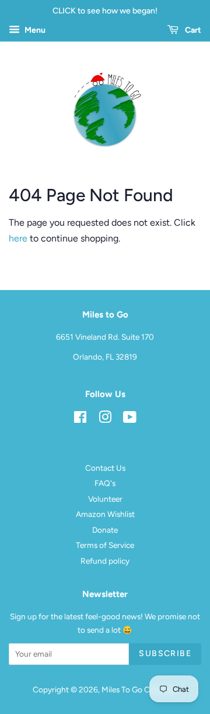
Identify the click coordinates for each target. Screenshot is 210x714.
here (18, 238)
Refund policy (105, 560)
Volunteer (105, 498)
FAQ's (105, 483)
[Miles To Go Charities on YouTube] (129, 419)
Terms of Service (105, 545)
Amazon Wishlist (105, 514)
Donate (105, 529)
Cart (192, 30)
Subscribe (165, 653)
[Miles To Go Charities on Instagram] (105, 419)
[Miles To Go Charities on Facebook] (80, 419)
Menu (34, 30)
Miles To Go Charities (139, 689)
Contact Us (105, 467)
